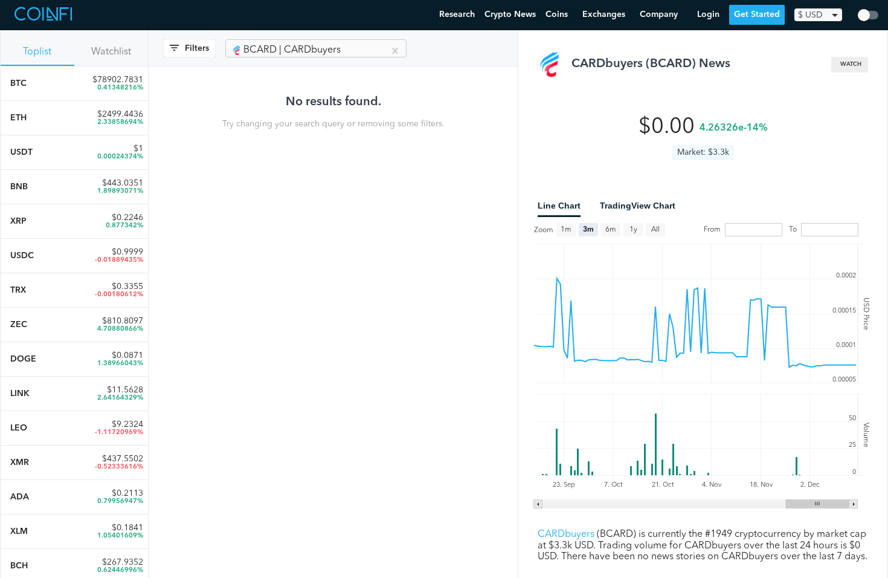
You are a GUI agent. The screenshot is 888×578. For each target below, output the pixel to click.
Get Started (757, 14)
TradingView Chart (637, 205)
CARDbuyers (566, 534)
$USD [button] (810, 15)
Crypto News (510, 14)
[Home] (45, 15)
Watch (850, 64)
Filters (197, 48)
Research (457, 14)
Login (708, 14)
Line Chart (559, 205)
